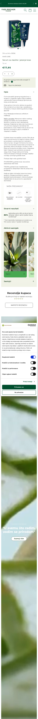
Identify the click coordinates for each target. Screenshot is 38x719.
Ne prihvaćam (19, 392)
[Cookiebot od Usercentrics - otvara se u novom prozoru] (28, 325)
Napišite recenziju (19, 305)
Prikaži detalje (27, 381)
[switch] (33, 362)
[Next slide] (33, 3)
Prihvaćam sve (19, 387)
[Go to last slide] (1, 3)
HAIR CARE (6, 56)
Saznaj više (19, 539)
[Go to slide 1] (18, 48)
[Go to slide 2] (20, 48)
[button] (24, 10)
